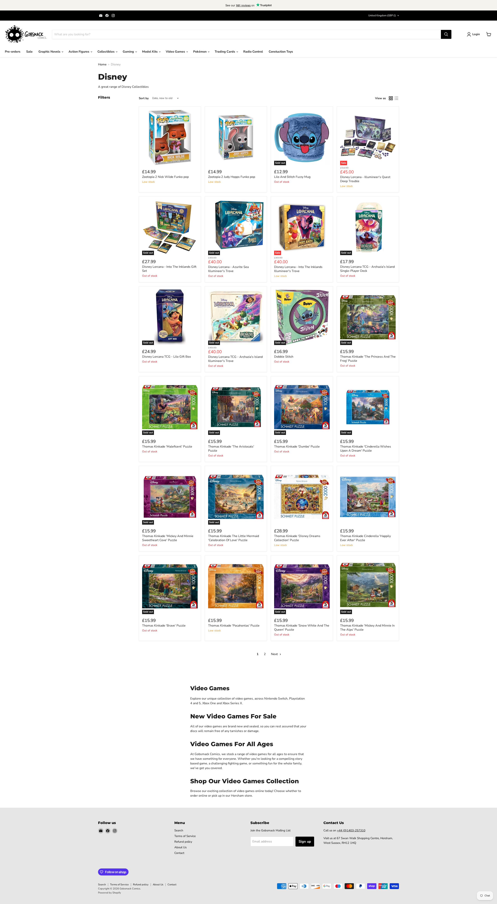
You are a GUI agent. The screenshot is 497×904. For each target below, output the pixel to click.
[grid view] (391, 98)
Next (275, 654)
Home (102, 64)
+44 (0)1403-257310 (351, 830)
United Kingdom (382, 15)
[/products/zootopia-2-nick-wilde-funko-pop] (170, 137)
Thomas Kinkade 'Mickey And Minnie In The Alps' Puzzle (367, 627)
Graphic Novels (49, 52)
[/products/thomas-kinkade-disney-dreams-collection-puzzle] (302, 497)
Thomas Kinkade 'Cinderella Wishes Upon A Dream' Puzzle (365, 448)
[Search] (446, 34)
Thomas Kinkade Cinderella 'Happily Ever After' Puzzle (365, 538)
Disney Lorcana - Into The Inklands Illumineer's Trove (298, 269)
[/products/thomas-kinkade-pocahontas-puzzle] (236, 586)
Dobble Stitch (283, 357)
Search (178, 830)
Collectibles (106, 52)
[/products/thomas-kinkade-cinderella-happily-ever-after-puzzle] (368, 497)
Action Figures (79, 52)
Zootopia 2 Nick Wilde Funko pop (165, 177)
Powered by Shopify (109, 892)
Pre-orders (12, 52)
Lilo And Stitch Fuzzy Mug (292, 177)
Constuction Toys (281, 52)
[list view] (396, 98)
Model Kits (150, 52)
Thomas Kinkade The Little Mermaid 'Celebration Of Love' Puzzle (233, 538)
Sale (29, 52)
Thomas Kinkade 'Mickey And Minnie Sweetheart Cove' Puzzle (167, 538)
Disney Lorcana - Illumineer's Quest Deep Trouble (365, 179)
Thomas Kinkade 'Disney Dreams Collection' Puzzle (297, 538)
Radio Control (253, 52)
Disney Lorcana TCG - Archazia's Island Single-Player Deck (367, 269)
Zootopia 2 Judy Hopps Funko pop (231, 177)
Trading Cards (225, 52)
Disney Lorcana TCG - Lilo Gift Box (166, 357)
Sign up (305, 841)
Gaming (129, 52)
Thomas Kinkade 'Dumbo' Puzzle (297, 446)
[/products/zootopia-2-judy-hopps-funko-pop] (236, 137)
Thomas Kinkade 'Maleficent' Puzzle (167, 446)
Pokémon (200, 52)
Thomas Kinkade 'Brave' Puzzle (164, 625)
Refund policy (183, 842)
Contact (179, 853)
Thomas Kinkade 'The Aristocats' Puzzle (231, 448)
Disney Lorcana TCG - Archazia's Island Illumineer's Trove (235, 359)
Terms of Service (185, 836)
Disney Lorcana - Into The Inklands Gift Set (169, 269)
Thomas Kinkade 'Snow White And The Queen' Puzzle (301, 627)
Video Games (176, 52)
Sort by (144, 98)
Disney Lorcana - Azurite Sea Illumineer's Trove (228, 269)
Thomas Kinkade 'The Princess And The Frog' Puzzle (368, 359)
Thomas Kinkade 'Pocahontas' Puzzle (234, 625)
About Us (180, 847)
